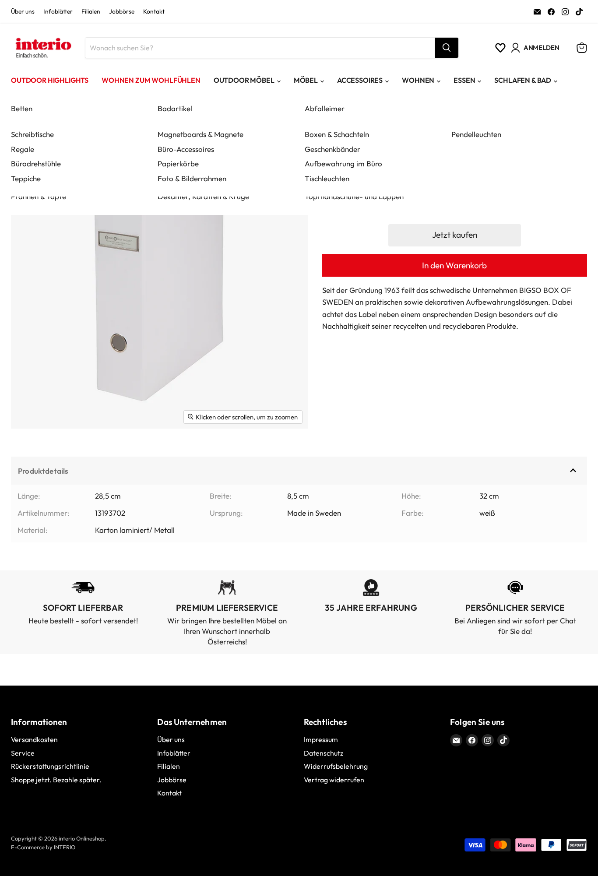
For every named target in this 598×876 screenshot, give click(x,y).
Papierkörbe (178, 163)
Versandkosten (34, 739)
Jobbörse (121, 11)
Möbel (306, 80)
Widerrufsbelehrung (336, 766)
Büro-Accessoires (186, 149)
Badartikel (175, 108)
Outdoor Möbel (244, 80)
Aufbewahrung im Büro (343, 163)
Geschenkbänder (332, 149)
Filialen (90, 11)
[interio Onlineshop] (42, 47)
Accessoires (360, 80)
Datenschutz (323, 753)
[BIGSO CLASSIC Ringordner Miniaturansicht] (27, 454)
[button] (454, 235)
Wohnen (418, 80)
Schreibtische (32, 134)
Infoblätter (58, 11)
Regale (22, 149)
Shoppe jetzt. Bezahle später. (56, 779)
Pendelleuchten (476, 134)
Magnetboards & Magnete (200, 134)
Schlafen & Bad (522, 80)
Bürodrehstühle (36, 163)
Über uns (23, 11)
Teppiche (26, 178)
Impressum (321, 739)
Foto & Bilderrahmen (192, 178)
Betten (21, 108)
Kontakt (154, 11)
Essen (464, 80)
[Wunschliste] (500, 48)
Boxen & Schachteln (337, 134)
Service (23, 753)
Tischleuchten (327, 178)
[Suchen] (446, 48)
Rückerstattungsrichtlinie (50, 766)
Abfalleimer (325, 108)
